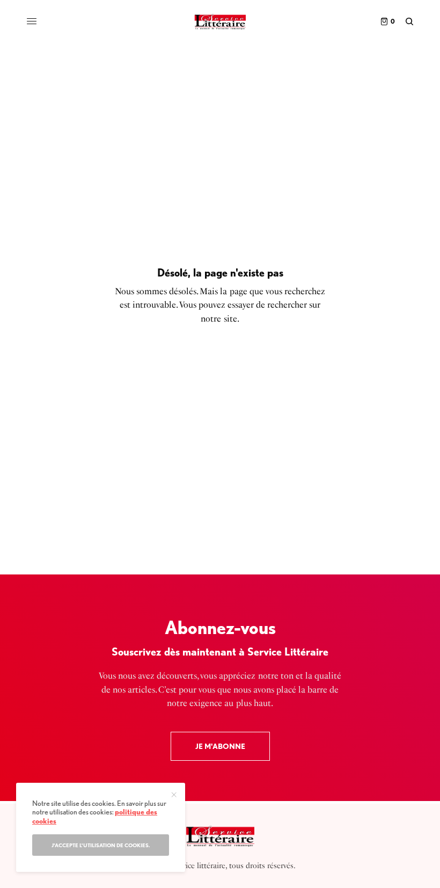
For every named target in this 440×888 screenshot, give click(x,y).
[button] (220, 746)
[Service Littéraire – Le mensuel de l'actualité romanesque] (219, 21)
